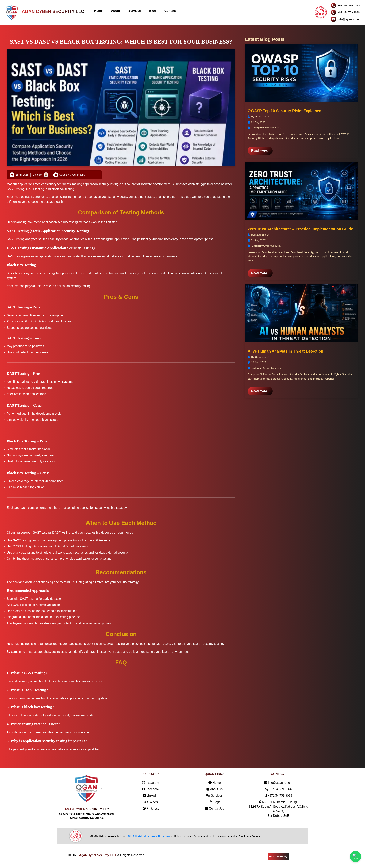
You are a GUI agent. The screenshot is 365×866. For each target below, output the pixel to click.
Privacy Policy (278, 856)
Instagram (152, 782)
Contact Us (216, 808)
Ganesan (37, 175)
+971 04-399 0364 (349, 5)
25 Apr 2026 (22, 175)
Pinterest (152, 808)
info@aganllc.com (349, 19)
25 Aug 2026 (258, 240)
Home (98, 10)
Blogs (216, 802)
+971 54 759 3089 (349, 12)
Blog (152, 10)
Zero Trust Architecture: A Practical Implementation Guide (300, 229)
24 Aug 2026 (258, 362)
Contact (170, 10)
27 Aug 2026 (258, 122)
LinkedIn (152, 795)
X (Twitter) (150, 802)
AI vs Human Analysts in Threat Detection (285, 351)
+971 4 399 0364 (280, 789)
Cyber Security (272, 127)
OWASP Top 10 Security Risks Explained (284, 111)
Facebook (152, 789)
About (115, 10)
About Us (216, 789)
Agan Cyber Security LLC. (98, 855)
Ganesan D (262, 116)
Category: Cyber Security (72, 175)
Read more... (260, 150)
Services (134, 10)
